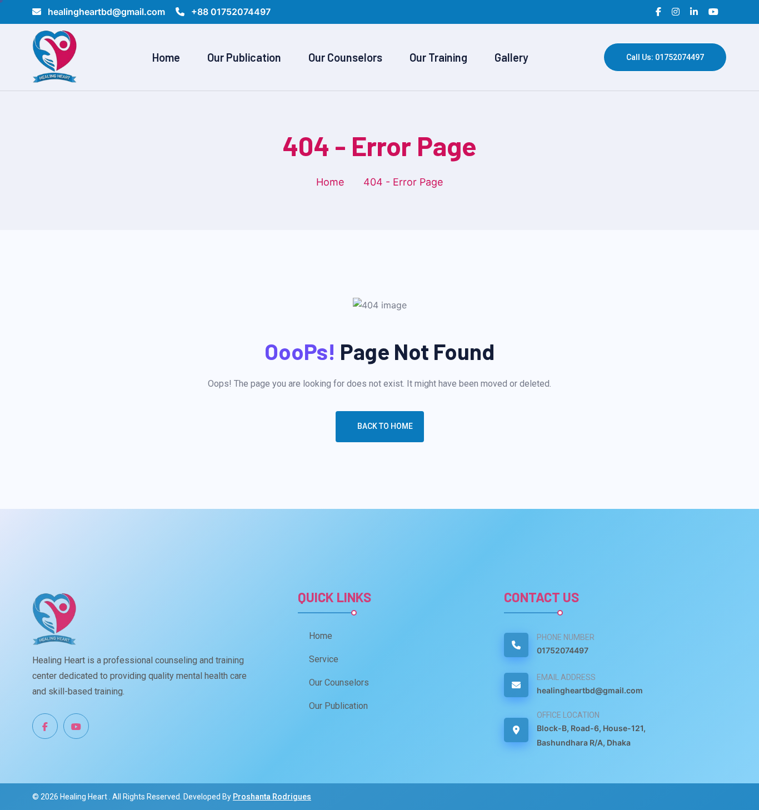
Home (166, 57)
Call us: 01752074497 (665, 57)
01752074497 (562, 650)
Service (323, 659)
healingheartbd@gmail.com (106, 11)
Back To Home (385, 426)
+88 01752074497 (230, 11)
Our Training (438, 57)
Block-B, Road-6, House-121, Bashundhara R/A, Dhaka (591, 735)
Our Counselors (345, 57)
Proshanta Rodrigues (272, 796)
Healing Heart (84, 796)
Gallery (511, 57)
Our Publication (244, 57)
